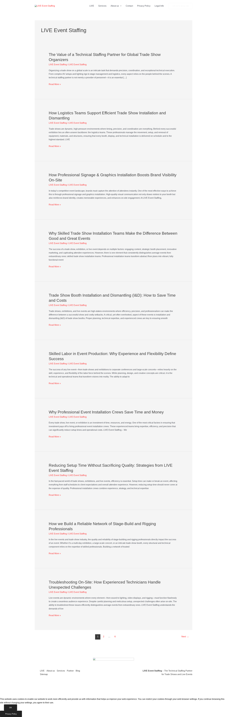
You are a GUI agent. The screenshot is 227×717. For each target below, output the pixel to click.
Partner (70, 671)
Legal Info (159, 6)
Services (102, 6)
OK (10, 707)
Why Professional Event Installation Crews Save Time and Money (106, 412)
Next (185, 636)
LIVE (91, 6)
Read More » (55, 84)
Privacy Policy (143, 6)
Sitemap (44, 674)
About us (115, 6)
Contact (129, 6)
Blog (78, 671)
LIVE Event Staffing (58, 64)
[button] (120, 6)
